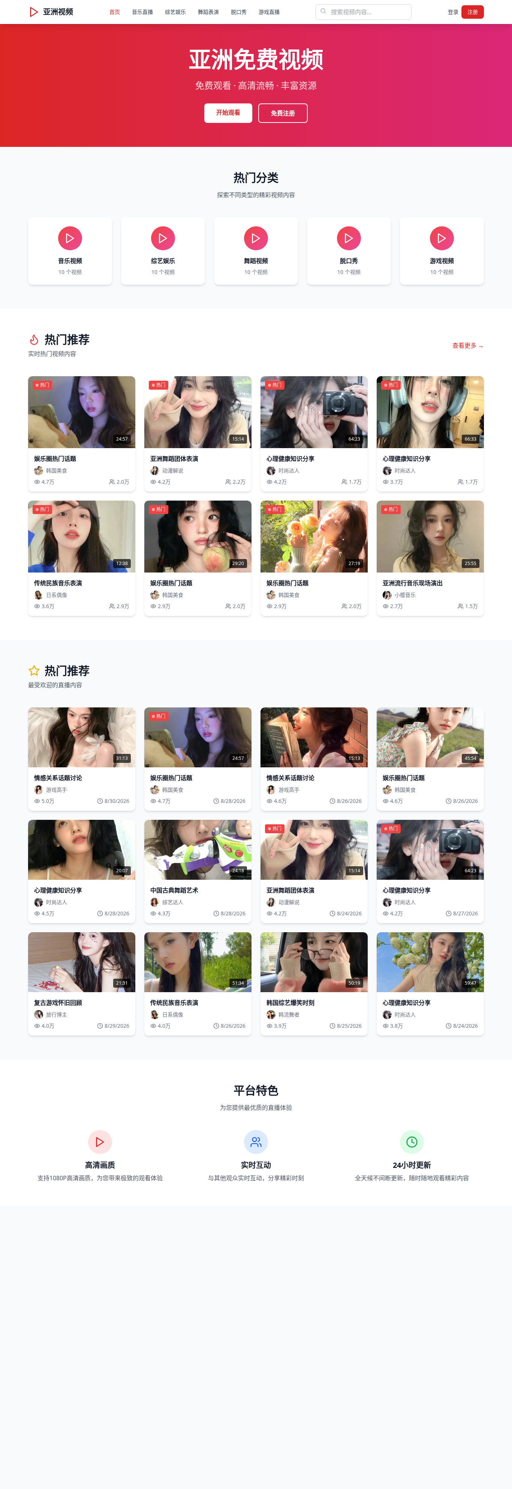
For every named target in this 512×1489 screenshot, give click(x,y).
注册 (472, 11)
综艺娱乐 (175, 11)
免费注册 (283, 113)
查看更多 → (468, 345)
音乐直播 (142, 11)
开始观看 (228, 112)
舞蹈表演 (208, 11)
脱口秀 (239, 11)
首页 (114, 11)
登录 (453, 11)
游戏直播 (269, 11)
